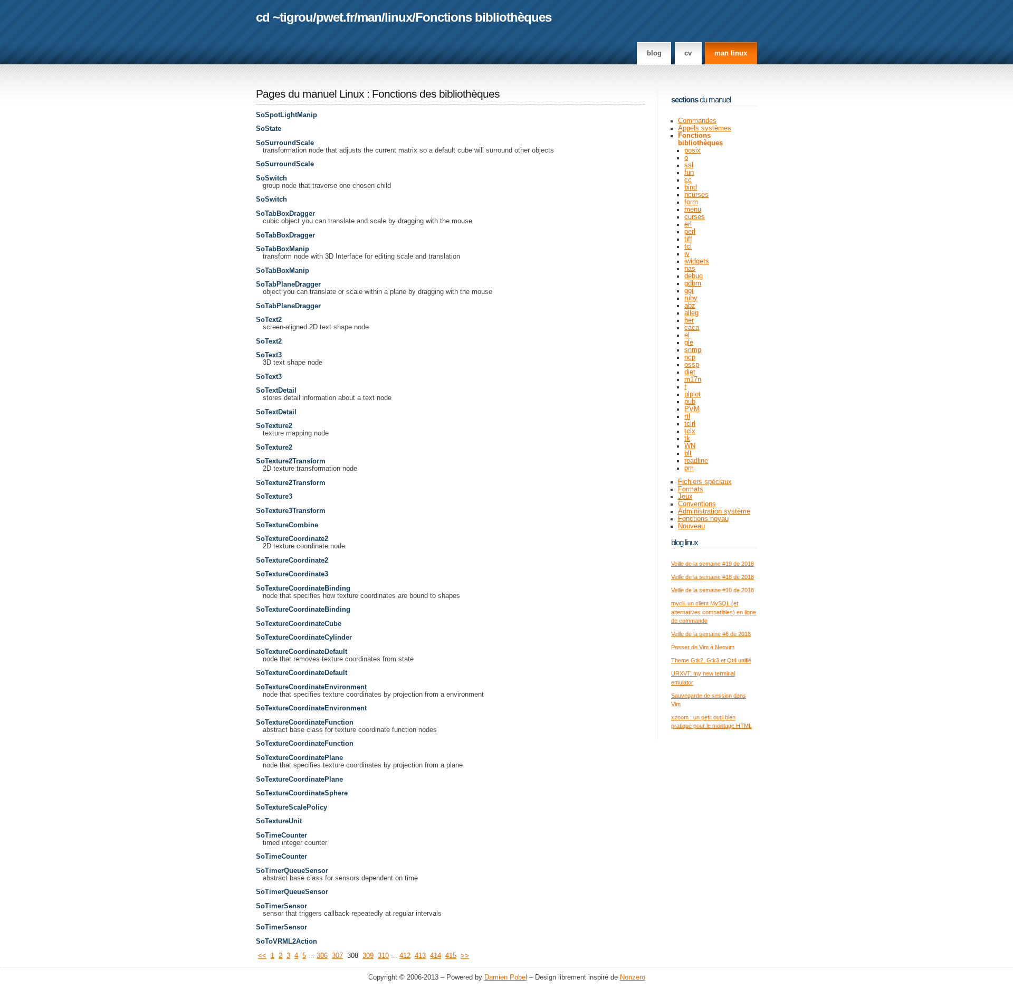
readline (696, 460)
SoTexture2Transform (291, 461)
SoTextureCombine (287, 525)
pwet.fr (335, 17)
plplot (692, 394)
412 (404, 956)
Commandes (697, 121)
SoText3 (269, 355)
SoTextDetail (276, 390)
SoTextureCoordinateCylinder (304, 637)
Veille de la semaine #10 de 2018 (712, 590)
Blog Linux (684, 542)
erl (688, 224)
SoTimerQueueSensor (292, 871)
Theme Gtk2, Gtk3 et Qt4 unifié (711, 660)
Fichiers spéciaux (705, 482)
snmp (692, 350)
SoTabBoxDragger (285, 213)
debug (693, 276)
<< (262, 956)
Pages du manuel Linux (310, 94)
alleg (691, 313)
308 (352, 956)
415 (450, 956)
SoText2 (269, 320)
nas (689, 268)
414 (435, 956)
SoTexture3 (274, 496)
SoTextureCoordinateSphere (302, 793)
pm (689, 468)
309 (368, 956)
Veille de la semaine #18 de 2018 (712, 577)
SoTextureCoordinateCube (298, 624)
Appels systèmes (704, 128)
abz (689, 305)
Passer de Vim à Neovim (702, 647)
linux (398, 17)
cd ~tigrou (284, 17)
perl (689, 231)
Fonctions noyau (703, 518)
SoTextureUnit (279, 821)
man (369, 17)
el (687, 335)
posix (692, 150)
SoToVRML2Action (286, 941)
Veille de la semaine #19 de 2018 (712, 563)
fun (689, 172)
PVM (692, 409)
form (691, 202)
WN (689, 446)
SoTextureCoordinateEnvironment (311, 687)
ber (689, 320)
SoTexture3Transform (291, 511)
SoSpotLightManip (286, 115)
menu (692, 209)
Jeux (685, 496)
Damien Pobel (505, 977)
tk (687, 438)
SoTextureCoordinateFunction (304, 722)
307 (337, 956)
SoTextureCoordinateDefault (301, 652)
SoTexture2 (274, 426)
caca (691, 327)
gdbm (692, 283)
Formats (690, 489)
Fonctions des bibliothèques (436, 94)
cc (688, 180)
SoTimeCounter (281, 835)
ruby (690, 298)
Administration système (714, 511)
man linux (730, 53)
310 (383, 956)
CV (688, 53)
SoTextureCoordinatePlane (299, 758)
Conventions (697, 504)
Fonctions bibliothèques (483, 17)
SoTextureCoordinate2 (292, 539)
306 (322, 956)
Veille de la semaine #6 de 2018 (711, 634)
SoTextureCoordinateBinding (303, 588)
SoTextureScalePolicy (291, 807)
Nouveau (691, 526)
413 (420, 956)
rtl (687, 416)
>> (465, 956)
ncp (689, 357)
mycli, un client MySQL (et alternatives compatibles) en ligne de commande (713, 612)
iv (687, 254)
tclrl (689, 424)
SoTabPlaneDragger (288, 284)
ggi (688, 290)
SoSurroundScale (285, 143)
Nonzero (632, 977)
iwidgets (696, 261)
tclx (689, 431)
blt (688, 453)
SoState (268, 128)
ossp (691, 364)
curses (694, 217)
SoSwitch (271, 178)
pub (689, 401)
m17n (692, 379)
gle (688, 342)
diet (689, 372)
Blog (654, 53)
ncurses (696, 194)
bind (690, 187)
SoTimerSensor (281, 906)
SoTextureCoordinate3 (292, 574)
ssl (688, 165)
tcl (688, 246)
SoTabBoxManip (282, 249)
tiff (688, 239)
